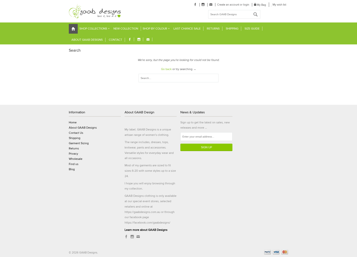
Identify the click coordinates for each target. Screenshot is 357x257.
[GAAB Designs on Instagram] (203, 4)
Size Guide (252, 28)
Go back (166, 69)
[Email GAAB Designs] (211, 4)
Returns (213, 28)
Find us (73, 164)
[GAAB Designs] (95, 11)
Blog (72, 169)
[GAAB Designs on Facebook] (195, 4)
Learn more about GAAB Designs (146, 230)
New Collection (125, 28)
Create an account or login (233, 4)
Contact (115, 40)
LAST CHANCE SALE (187, 28)
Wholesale (75, 159)
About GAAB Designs (87, 40)
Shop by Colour (156, 28)
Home (73, 122)
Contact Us (76, 133)
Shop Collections (94, 28)
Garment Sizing (79, 143)
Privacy (73, 154)
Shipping (232, 28)
